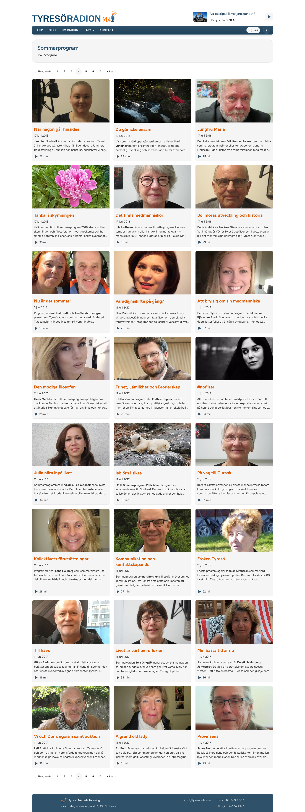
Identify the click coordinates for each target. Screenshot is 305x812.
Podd (52, 30)
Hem (40, 30)
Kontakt (106, 30)
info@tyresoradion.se (197, 800)
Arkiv (90, 30)
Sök (256, 30)
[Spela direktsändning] (269, 16)
